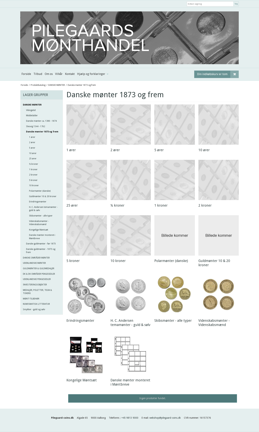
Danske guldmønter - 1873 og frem (40, 251)
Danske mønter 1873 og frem (42, 131)
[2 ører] (130, 124)
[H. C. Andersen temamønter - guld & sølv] (130, 295)
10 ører (32, 153)
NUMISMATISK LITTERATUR (36, 304)
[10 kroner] (130, 235)
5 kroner (33, 180)
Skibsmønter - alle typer (41, 216)
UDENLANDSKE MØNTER (34, 263)
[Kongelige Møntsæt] (86, 355)
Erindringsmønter (37, 201)
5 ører (32, 148)
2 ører (32, 142)
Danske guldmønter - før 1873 (41, 243)
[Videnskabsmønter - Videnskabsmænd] (218, 295)
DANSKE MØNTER (32, 105)
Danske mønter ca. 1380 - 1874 (41, 121)
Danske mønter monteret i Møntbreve (42, 236)
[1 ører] (86, 124)
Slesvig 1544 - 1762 (35, 126)
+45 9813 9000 (129, 417)
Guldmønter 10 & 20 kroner (42, 196)
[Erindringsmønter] (86, 295)
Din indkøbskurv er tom (212, 74)
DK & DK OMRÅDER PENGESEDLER (39, 274)
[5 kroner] (86, 235)
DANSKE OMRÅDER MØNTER (36, 258)
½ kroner (33, 164)
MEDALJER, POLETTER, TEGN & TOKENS (37, 292)
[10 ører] (218, 124)
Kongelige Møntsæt (38, 230)
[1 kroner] (174, 180)
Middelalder (32, 115)
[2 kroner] (218, 180)
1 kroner (33, 169)
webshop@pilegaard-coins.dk (165, 417)
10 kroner (34, 185)
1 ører (32, 137)
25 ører (32, 158)
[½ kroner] (130, 180)
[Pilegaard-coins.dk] (129, 37)
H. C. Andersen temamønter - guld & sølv (43, 209)
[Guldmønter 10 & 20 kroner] (218, 235)
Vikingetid (31, 110)
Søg (236, 4)
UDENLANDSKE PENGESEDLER (37, 279)
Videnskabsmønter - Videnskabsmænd (39, 223)
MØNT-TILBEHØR (31, 298)
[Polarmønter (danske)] (174, 235)
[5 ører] (174, 124)
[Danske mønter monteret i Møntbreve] (130, 355)
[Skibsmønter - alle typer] (174, 295)
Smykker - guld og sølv (34, 309)
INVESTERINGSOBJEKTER (35, 284)
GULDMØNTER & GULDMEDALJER (38, 268)
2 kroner (33, 175)
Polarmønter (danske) (40, 191)
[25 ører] (86, 180)
